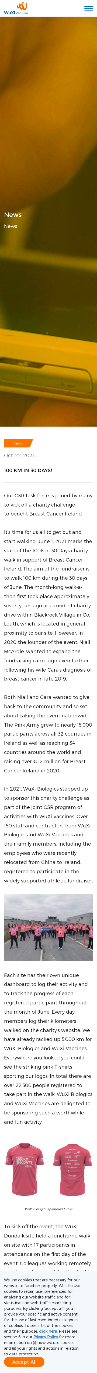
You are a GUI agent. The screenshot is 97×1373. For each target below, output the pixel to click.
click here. (48, 1331)
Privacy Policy (46, 1337)
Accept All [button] (24, 1362)
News (10, 225)
